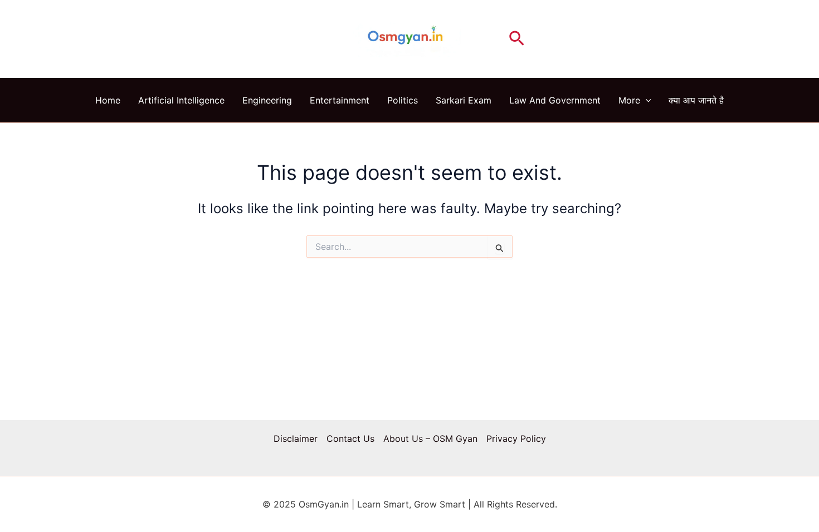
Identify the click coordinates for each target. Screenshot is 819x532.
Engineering (267, 100)
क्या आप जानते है (696, 100)
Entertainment (339, 100)
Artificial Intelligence (181, 100)
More (629, 100)
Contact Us (350, 438)
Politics (402, 100)
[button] (517, 39)
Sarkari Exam (463, 100)
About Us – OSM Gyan (430, 438)
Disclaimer (296, 438)
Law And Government (555, 100)
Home (107, 100)
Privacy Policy (516, 438)
